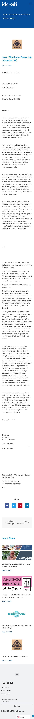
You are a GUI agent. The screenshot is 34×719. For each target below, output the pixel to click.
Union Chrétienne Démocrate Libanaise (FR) (16, 656)
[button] (7, 505)
